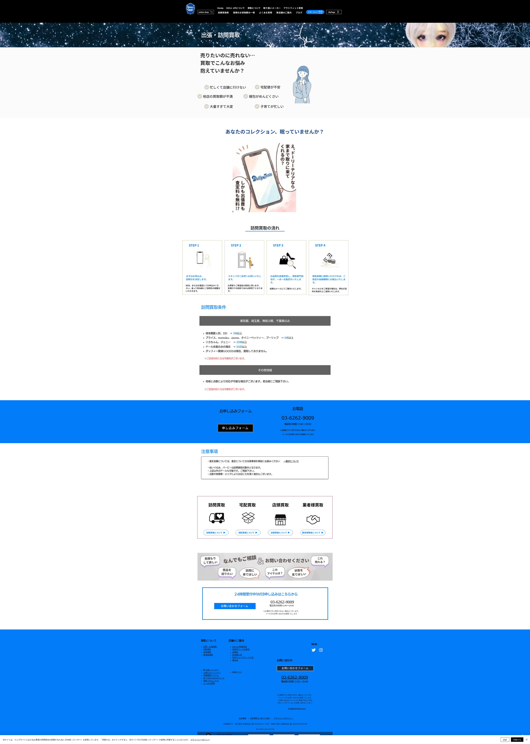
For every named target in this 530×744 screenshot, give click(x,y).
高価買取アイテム (211, 675)
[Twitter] (313, 650)
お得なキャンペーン (212, 673)
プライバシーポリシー (284, 718)
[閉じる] (526, 739)
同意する (517, 739)
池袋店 (235, 652)
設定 (505, 739)
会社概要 (242, 718)
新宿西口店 (237, 655)
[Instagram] (321, 650)
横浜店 (235, 660)
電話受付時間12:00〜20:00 (281, 605)
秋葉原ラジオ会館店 (241, 649)
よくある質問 (209, 684)
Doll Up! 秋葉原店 (239, 647)
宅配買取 (207, 649)
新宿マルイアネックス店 (243, 658)
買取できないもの (211, 681)
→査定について (291, 461)
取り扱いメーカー (211, 670)
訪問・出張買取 (210, 647)
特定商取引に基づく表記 (260, 718)
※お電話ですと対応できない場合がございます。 (281, 611)
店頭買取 (207, 652)
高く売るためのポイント (214, 678)
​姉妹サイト (237, 672)
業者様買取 (208, 655)
